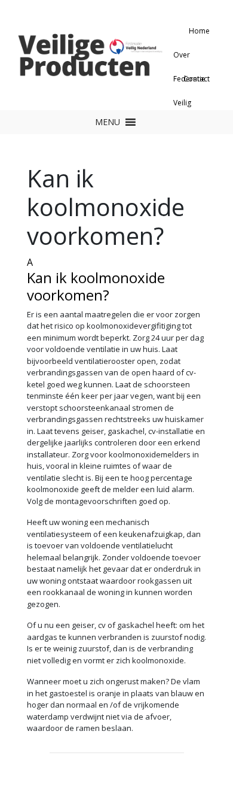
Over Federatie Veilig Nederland (191, 58)
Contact (196, 79)
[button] (107, 122)
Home (199, 31)
